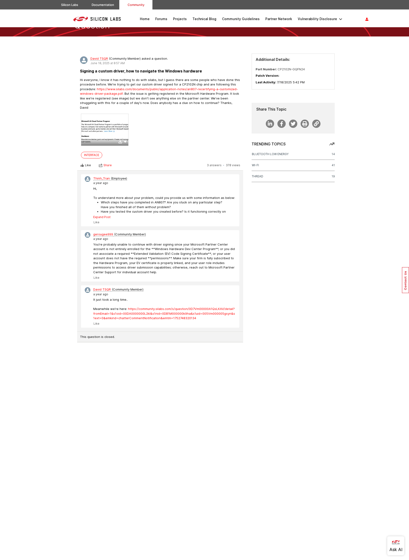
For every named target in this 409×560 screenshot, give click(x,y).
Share (107, 165)
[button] (125, 141)
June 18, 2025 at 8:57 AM (107, 63)
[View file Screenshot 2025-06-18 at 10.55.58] (104, 130)
